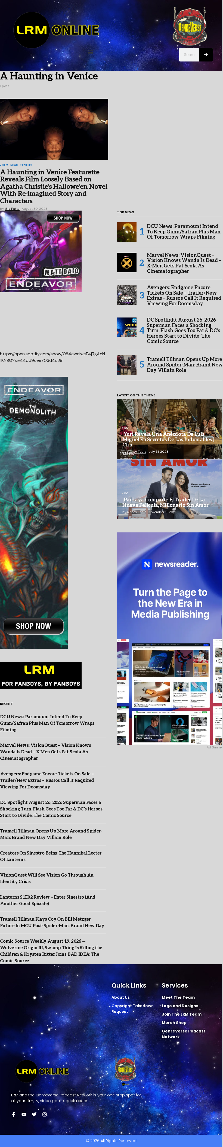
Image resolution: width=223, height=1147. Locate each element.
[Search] (206, 54)
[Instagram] (44, 1114)
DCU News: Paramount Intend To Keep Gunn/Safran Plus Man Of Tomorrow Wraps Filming (47, 723)
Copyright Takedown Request (133, 1008)
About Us (121, 997)
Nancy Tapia (136, 451)
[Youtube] (23, 1114)
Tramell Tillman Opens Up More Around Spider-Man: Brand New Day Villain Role (185, 365)
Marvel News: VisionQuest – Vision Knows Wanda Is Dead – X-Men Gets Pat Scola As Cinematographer (45, 752)
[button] (90, 52)
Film (5, 165)
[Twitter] (34, 1114)
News (14, 165)
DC (126, 428)
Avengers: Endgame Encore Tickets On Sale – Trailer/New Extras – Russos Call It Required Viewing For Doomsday (47, 781)
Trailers (26, 165)
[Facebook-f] (13, 1114)
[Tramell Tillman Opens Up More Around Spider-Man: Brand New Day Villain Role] (127, 365)
